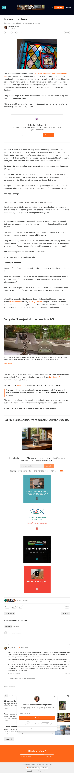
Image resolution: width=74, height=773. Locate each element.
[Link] (1, 419)
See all (8, 739)
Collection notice (48, 764)
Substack (29, 771)
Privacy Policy (50, 724)
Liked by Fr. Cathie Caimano (16, 650)
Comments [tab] (8, 626)
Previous (11, 613)
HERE (61, 471)
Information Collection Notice (36, 724)
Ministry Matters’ (35, 302)
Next (64, 613)
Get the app (44, 767)
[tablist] (12, 626)
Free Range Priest (56, 377)
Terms (41, 764)
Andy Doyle (21, 385)
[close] (54, 696)
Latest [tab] (11, 696)
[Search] (48, 7)
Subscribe (59, 7)
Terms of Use (45, 722)
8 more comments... (10, 687)
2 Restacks (25, 600)
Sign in (68, 7)
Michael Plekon (15, 302)
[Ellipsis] (69, 647)
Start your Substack (33, 767)
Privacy (37, 764)
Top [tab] (6, 696)
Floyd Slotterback (13, 648)
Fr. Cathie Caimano (13, 26)
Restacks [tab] (16, 626)
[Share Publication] (52, 7)
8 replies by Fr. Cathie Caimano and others (22, 678)
